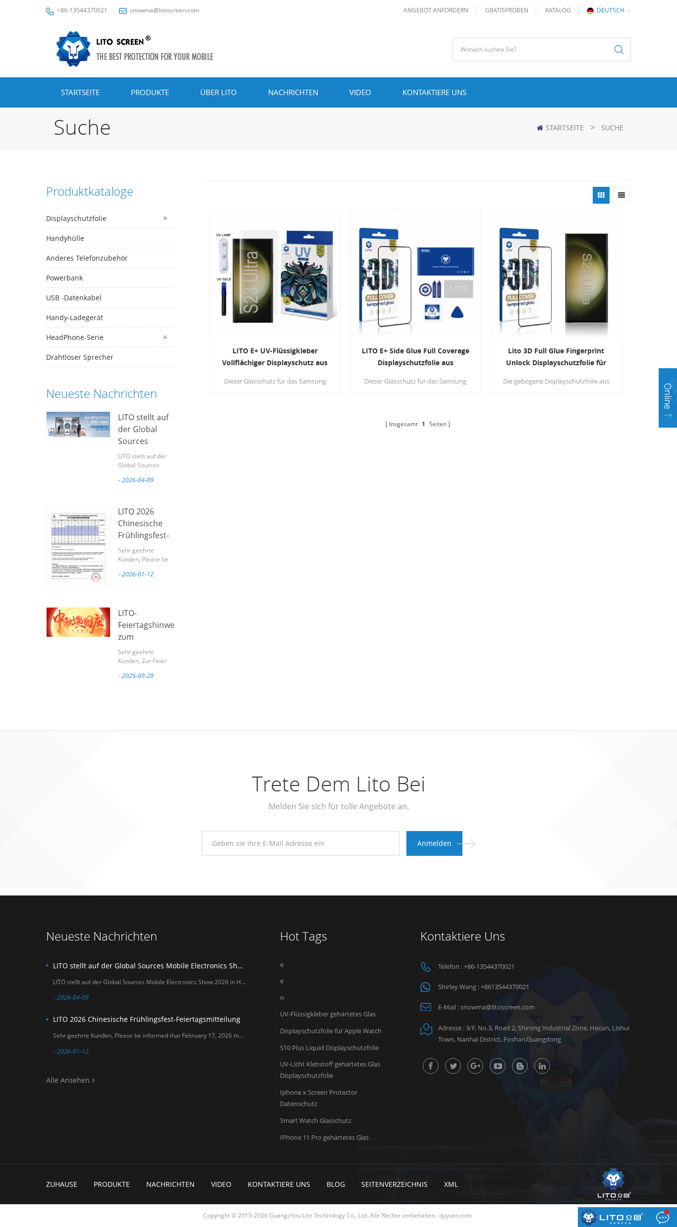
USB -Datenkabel (74, 297)
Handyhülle (65, 238)
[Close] (668, 434)
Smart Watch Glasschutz (315, 1120)
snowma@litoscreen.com (164, 10)
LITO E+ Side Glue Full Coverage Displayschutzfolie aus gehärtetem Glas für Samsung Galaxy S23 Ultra (415, 357)
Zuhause (61, 1184)
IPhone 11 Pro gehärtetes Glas (324, 1137)
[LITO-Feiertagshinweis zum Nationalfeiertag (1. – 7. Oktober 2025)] (78, 622)
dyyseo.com (455, 1215)
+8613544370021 (505, 986)
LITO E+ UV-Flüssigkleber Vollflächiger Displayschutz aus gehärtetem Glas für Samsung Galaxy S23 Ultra (275, 357)
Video (360, 92)
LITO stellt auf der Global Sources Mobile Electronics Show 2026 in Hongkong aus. (149, 965)
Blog (336, 1184)
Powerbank (64, 277)
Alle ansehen (68, 1080)
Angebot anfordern (435, 10)
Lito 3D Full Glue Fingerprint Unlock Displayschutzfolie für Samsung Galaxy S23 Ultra (556, 357)
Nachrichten (293, 92)
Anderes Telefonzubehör (87, 258)
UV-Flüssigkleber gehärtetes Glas (328, 1013)
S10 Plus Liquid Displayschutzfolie (329, 1047)
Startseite (80, 92)
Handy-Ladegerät (74, 317)
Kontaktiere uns (434, 92)
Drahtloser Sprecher (79, 357)
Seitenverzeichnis (394, 1184)
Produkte (150, 92)
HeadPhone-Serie (75, 337)
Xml (451, 1184)
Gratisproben (506, 10)
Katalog (558, 10)
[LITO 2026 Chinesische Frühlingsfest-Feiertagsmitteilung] (78, 546)
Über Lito (218, 92)
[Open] (668, 398)
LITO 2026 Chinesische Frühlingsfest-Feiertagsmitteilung (146, 1019)
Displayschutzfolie (76, 218)
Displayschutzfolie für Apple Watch (331, 1030)
